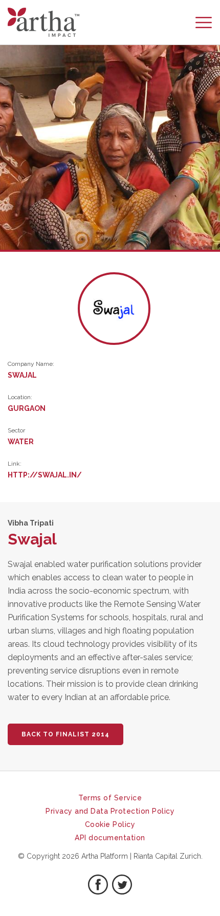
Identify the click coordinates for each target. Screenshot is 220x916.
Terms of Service (110, 798)
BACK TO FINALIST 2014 (65, 734)
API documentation (110, 838)
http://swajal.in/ (45, 475)
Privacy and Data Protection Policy (110, 811)
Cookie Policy (110, 824)
